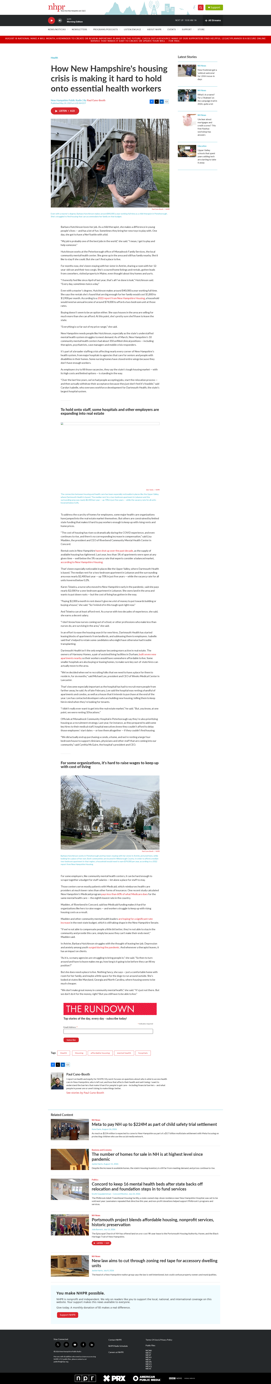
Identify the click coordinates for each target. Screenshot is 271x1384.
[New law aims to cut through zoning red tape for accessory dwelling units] (70, 1265)
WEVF (148, 1355)
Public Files (150, 1345)
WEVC (148, 1353)
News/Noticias (57, 29)
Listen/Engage (132, 29)
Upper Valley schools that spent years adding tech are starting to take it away (207, 156)
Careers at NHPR (116, 1352)
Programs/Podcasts (105, 29)
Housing (79, 1053)
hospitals (143, 1053)
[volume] (60, 20)
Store (201, 29)
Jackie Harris (97, 1164)
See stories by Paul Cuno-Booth (85, 1092)
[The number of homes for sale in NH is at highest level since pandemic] (70, 1159)
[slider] (64, 20)
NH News (202, 65)
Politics (95, 1179)
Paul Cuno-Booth (96, 100)
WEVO (149, 1364)
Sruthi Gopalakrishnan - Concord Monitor (110, 1194)
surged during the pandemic (104, 947)
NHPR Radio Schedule (118, 1346)
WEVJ (148, 1359)
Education (202, 146)
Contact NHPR (115, 1340)
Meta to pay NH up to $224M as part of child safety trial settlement (154, 1124)
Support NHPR (67, 1314)
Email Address (71, 1027)
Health (54, 57)
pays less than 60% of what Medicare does (124, 894)
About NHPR (154, 29)
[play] (51, 20)
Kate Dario (96, 1129)
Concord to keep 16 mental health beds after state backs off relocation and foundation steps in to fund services (147, 1186)
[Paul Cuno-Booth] (57, 1080)
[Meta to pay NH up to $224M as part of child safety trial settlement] (70, 1129)
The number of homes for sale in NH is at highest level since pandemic (147, 1156)
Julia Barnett (97, 1229)
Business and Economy (102, 1149)
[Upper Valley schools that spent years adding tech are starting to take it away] (187, 151)
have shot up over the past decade (114, 550)
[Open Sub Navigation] (68, 29)
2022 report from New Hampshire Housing (121, 298)
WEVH (148, 1357)
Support (215, 7)
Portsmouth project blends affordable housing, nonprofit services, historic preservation (153, 1222)
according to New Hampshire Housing (82, 562)
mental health (124, 1053)
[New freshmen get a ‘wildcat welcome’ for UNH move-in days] (187, 71)
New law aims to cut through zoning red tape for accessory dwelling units (155, 1263)
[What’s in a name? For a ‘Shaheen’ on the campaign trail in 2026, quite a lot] (187, 95)
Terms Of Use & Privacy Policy (159, 1340)
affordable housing (100, 1053)
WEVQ (149, 1366)
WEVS (148, 1368)
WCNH (149, 1350)
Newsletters (79, 29)
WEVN (148, 1362)
